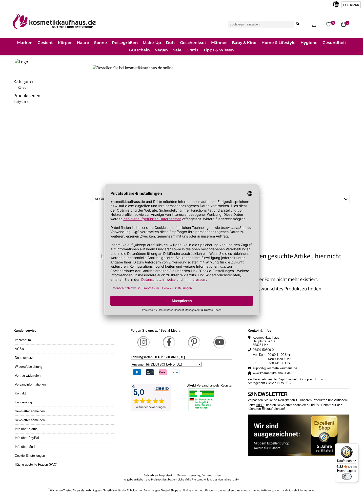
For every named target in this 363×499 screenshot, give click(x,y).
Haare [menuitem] (83, 42)
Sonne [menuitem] (100, 42)
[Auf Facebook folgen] (169, 342)
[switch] (347, 476)
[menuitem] (25, 43)
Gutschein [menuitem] (139, 50)
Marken (25, 42)
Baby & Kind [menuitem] (244, 42)
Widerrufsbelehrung (28, 367)
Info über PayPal (27, 438)
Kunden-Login (24, 402)
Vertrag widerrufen (27, 375)
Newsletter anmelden (30, 411)
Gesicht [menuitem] (45, 42)
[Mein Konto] (314, 24)
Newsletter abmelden (30, 420)
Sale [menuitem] (177, 50)
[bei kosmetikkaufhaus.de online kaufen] (53, 62)
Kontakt (20, 393)
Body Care (21, 102)
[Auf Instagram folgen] (143, 342)
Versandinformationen (30, 384)
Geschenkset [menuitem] (193, 42)
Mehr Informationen (303, 491)
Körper (23, 88)
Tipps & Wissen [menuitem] (218, 50)
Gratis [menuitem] (192, 50)
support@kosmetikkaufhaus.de (275, 368)
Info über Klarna (26, 429)
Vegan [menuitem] (161, 50)
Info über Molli (25, 447)
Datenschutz (24, 358)
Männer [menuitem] (219, 42)
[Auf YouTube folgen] (219, 342)
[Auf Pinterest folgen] (194, 342)
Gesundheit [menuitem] (334, 42)
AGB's (19, 349)
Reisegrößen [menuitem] (125, 42)
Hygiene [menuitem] (309, 42)
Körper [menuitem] (65, 42)
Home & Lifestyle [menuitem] (279, 42)
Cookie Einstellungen (30, 455)
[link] (54, 21)
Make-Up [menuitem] (152, 42)
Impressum (23, 340)
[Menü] (355, 446)
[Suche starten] (298, 24)
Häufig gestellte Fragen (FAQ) (36, 464)
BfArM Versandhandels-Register (209, 385)
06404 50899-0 (263, 350)
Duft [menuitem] (170, 42)
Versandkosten (211, 476)
